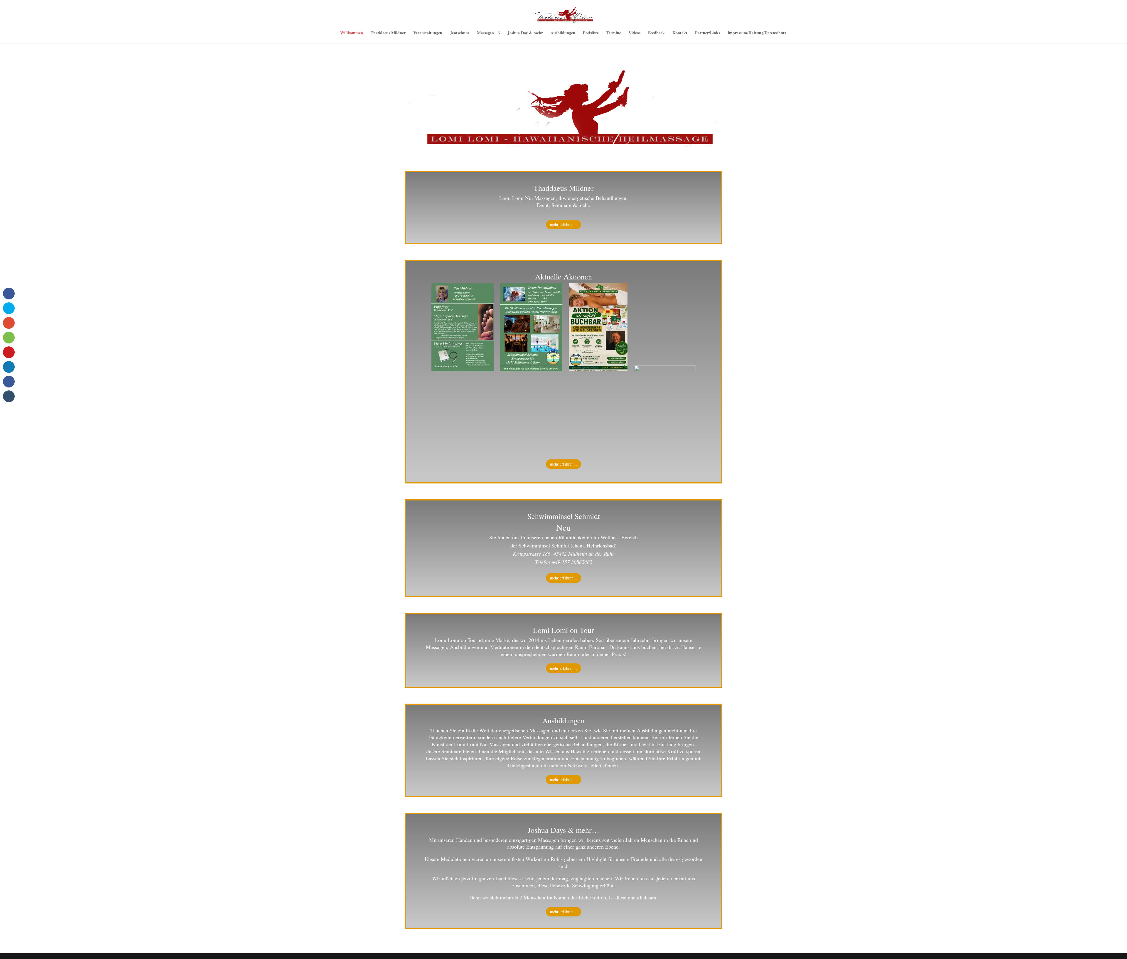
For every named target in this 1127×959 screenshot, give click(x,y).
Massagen (485, 33)
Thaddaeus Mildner (388, 33)
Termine (613, 33)
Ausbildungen (563, 33)
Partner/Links (707, 33)
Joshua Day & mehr (525, 33)
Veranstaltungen (427, 33)
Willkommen (351, 33)
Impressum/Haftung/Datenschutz (757, 33)
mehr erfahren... (563, 224)
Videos (634, 33)
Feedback (656, 33)
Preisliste (591, 33)
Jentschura (459, 33)
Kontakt (679, 33)
